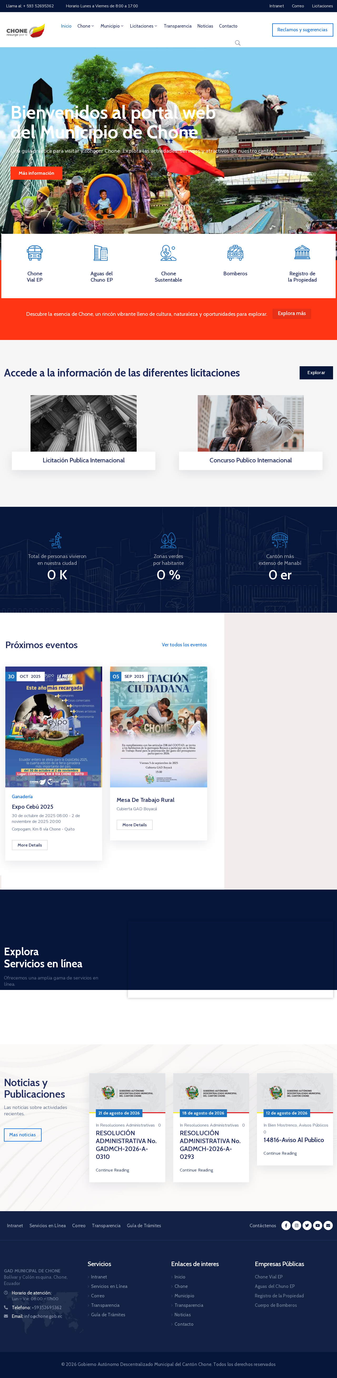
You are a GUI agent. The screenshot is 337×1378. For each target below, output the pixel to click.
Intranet (15, 1225)
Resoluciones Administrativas (127, 1125)
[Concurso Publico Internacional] (251, 428)
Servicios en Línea (47, 1225)
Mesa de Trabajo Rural (145, 799)
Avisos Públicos (313, 1125)
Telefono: (37, 1307)
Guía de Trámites (144, 1225)
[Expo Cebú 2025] (53, 727)
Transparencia (178, 26)
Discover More (34, 173)
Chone (83, 26)
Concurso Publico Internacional (251, 460)
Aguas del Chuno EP (102, 276)
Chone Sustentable (168, 276)
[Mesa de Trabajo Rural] (158, 727)
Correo (79, 1225)
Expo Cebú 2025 (32, 806)
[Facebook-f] (286, 1225)
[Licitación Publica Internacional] (84, 428)
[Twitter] (307, 1225)
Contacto (228, 26)
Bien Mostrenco (282, 1125)
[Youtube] (317, 1225)
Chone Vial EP (35, 276)
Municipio (110, 26)
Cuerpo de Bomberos (276, 1305)
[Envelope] (328, 1225)
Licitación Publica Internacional (84, 460)
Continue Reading (112, 1170)
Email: (37, 1316)
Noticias (205, 26)
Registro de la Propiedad (302, 276)
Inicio (66, 26)
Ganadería (22, 797)
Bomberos (235, 273)
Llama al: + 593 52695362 (30, 6)
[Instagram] (296, 1225)
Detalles (84, 468)
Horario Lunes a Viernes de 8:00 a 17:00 (102, 6)
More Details (30, 845)
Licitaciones (141, 26)
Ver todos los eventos (184, 645)
